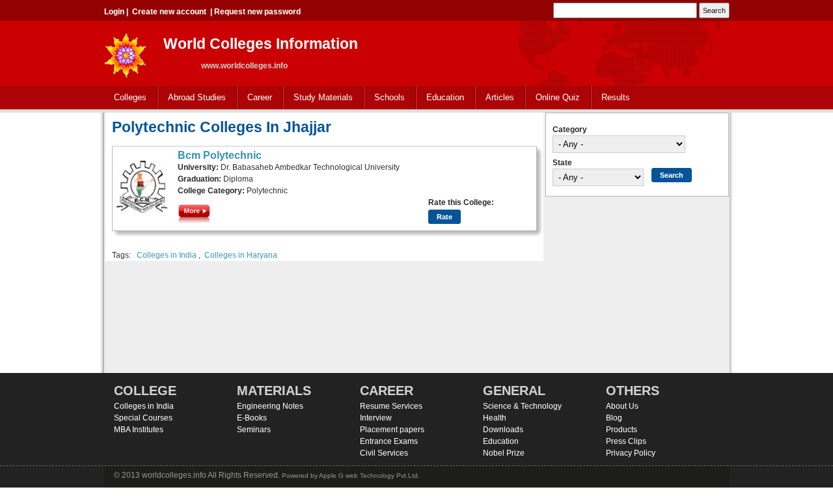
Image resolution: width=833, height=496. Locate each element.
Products (621, 429)
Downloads (503, 429)
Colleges (125, 97)
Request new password (257, 11)
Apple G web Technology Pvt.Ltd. (369, 475)
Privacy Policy (630, 453)
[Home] (125, 52)
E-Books (252, 417)
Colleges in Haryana (240, 255)
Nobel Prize (504, 453)
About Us (622, 406)
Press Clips (626, 441)
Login (114, 11)
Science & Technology (522, 406)
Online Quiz (558, 97)
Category (570, 129)
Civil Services (384, 453)
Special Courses (143, 417)
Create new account (169, 11)
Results (615, 97)
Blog (614, 417)
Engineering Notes (270, 406)
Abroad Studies (192, 97)
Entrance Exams (389, 441)
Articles (499, 97)
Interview (376, 417)
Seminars (254, 429)
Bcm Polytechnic (220, 155)
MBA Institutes (138, 429)
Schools (384, 97)
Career (255, 97)
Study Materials (318, 97)
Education (440, 97)
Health (494, 417)
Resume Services (391, 406)
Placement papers (392, 429)
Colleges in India (167, 255)
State (562, 162)
